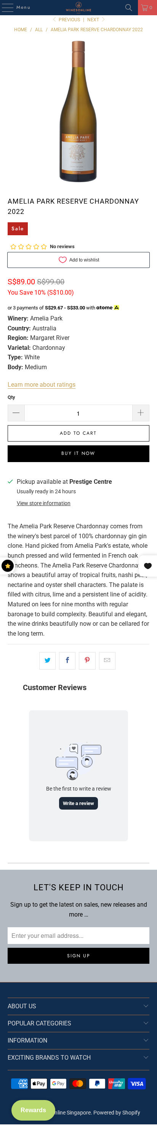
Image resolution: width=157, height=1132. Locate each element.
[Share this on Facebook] (67, 661)
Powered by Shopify (116, 1113)
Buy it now (78, 453)
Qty (11, 397)
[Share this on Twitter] (47, 661)
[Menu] (4, 7)
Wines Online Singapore (63, 1113)
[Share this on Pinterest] (87, 661)
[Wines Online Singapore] (78, 7)
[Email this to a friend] (107, 661)
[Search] (129, 7)
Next (93, 19)
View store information (43, 503)
